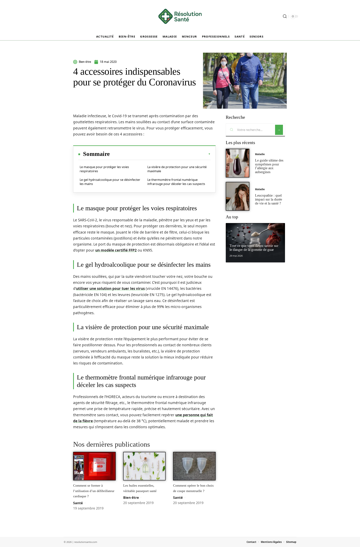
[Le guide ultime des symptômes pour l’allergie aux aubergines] (237, 163)
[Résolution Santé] (180, 16)
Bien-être (131, 497)
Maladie (260, 154)
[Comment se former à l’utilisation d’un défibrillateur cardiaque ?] (94, 466)
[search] (285, 16)
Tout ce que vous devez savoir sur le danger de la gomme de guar (254, 248)
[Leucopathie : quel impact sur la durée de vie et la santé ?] (237, 196)
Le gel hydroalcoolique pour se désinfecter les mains (110, 182)
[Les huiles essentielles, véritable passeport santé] (144, 466)
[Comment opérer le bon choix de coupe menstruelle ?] (194, 466)
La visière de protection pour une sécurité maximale (177, 169)
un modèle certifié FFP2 (116, 250)
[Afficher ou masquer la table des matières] (160, 154)
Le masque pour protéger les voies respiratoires (104, 169)
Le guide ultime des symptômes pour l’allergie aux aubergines (269, 166)
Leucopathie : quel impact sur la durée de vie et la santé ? (268, 199)
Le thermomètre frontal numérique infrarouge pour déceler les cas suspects (176, 182)
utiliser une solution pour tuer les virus (110, 288)
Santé (78, 503)
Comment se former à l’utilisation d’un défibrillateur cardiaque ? (93, 491)
